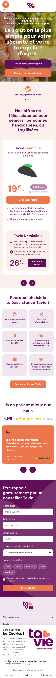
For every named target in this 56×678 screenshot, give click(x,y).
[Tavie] (31, 5)
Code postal (10, 527)
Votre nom (9, 500)
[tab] (25, 99)
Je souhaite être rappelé (28, 63)
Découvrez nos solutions (28, 73)
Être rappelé (28, 581)
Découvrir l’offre (28, 199)
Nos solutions (11, 611)
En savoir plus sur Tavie (28, 384)
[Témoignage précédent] (23, 464)
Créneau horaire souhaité (18, 540)
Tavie (6, 618)
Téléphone (9, 513)
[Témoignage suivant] (32, 464)
